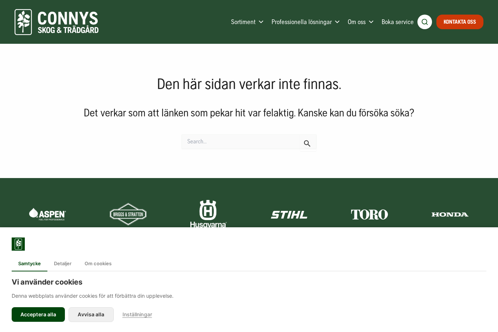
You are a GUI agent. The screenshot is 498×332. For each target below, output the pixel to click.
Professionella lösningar (302, 22)
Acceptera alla (38, 314)
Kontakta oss (460, 22)
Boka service (398, 22)
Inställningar (137, 314)
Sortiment (243, 22)
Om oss (357, 22)
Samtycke (29, 263)
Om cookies (98, 263)
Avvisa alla (91, 314)
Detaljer (62, 263)
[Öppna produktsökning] (424, 22)
